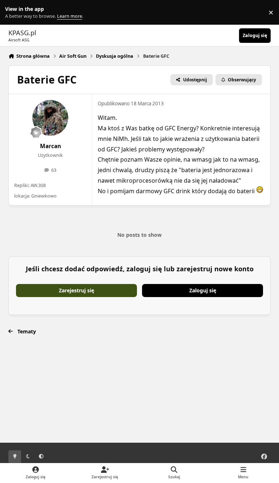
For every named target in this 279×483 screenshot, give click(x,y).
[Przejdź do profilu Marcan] (50, 118)
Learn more (14, 12)
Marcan (50, 146)
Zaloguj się (202, 290)
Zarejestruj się (76, 290)
